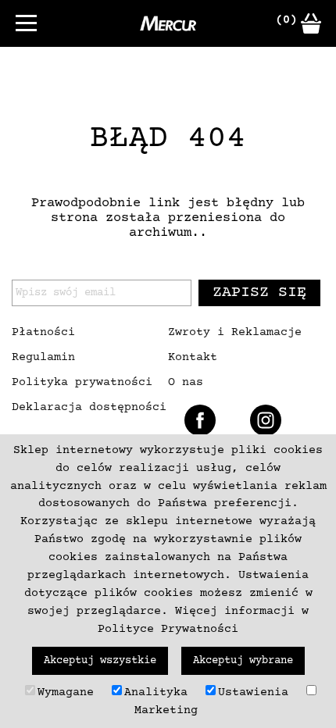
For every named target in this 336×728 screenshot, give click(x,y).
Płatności (43, 332)
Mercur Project (168, 23)
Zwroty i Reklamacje (235, 332)
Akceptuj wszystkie (100, 661)
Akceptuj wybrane (243, 661)
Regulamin (43, 357)
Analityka (156, 692)
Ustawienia (253, 692)
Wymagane (66, 692)
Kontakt (192, 357)
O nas (185, 382)
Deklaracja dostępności (89, 407)
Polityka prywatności (82, 382)
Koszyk (311, 23)
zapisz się (259, 293)
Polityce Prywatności (168, 629)
